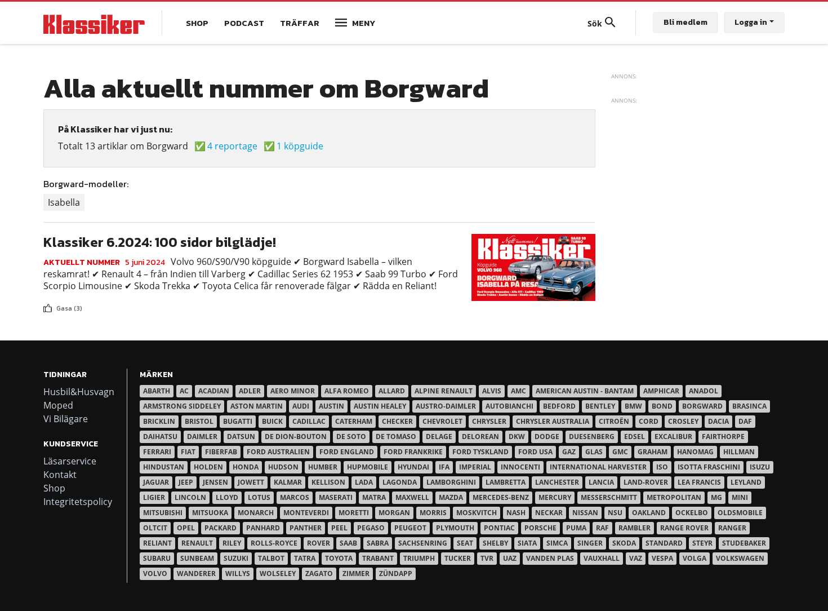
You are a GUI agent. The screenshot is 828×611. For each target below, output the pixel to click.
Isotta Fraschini (709, 467)
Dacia (718, 421)
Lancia (601, 482)
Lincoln (190, 497)
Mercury (554, 497)
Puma (576, 528)
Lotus (259, 497)
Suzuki (236, 558)
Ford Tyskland (480, 452)
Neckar (549, 512)
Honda (246, 467)
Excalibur (673, 436)
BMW (633, 406)
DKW (517, 436)
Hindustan (163, 467)
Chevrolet (442, 421)
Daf (745, 421)
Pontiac (499, 528)
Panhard (263, 528)
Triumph (419, 558)
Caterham (353, 421)
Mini (740, 497)
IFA (444, 467)
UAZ (510, 558)
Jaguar (156, 482)
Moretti (354, 512)
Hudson (283, 467)
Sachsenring (422, 543)
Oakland (649, 512)
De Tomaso (396, 436)
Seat (465, 543)
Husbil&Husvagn (78, 392)
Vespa (662, 558)
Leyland (746, 482)
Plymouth (455, 528)
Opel (186, 528)
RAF (602, 528)
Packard (220, 528)
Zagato (319, 573)
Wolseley (278, 573)
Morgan (394, 512)
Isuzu (760, 467)
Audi (300, 406)
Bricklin (159, 421)
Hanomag (695, 452)
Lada (364, 482)
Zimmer (356, 573)
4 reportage (232, 146)
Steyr (702, 543)
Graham (652, 452)
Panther (306, 528)
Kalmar (288, 482)
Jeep (186, 482)
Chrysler (489, 421)
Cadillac (309, 421)
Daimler (202, 436)
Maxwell (412, 497)
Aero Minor (292, 391)
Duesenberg (592, 436)
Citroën (614, 421)
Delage (439, 436)
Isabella (64, 202)
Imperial (475, 467)
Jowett (251, 482)
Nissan (585, 512)
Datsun (241, 436)
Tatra (304, 558)
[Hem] (94, 23)
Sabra (378, 543)
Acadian (213, 391)
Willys (237, 573)
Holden (208, 467)
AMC (518, 391)
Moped (58, 405)
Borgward (702, 406)
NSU (615, 512)
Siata (527, 543)
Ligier (154, 497)
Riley (231, 543)
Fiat (188, 452)
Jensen (215, 482)
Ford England (346, 452)
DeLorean (480, 436)
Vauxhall (602, 558)
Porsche (540, 528)
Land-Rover (646, 482)
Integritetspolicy (77, 501)
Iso (662, 467)
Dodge (547, 436)
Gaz (569, 452)
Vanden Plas (550, 558)
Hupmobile (367, 467)
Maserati (336, 497)
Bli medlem (685, 22)
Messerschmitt (609, 497)
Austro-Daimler (446, 406)
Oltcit (155, 528)
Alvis (491, 391)
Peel (339, 528)
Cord (648, 421)
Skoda (624, 543)
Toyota (339, 558)
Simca (557, 543)
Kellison (328, 482)
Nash (516, 512)
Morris (433, 512)
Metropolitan (674, 497)
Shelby (495, 543)
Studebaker (744, 543)
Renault (197, 543)
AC (184, 391)
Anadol (703, 391)
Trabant (378, 558)
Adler (250, 391)
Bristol (199, 421)
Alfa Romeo (346, 391)
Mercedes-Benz (501, 497)
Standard (664, 543)
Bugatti (237, 421)
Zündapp (395, 573)
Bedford (559, 406)
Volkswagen (740, 558)
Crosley (683, 421)
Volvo (155, 573)
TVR (486, 558)
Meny (363, 22)
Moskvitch (476, 512)
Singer (590, 543)
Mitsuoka (210, 512)
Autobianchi (509, 406)
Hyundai (413, 467)
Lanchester (557, 482)
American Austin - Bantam (585, 391)
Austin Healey (380, 406)
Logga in (750, 22)
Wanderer (196, 573)
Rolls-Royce (274, 543)
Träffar (299, 22)
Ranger (732, 528)
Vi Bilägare (65, 419)
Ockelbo (691, 512)
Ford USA (535, 452)
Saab (348, 543)
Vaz (635, 558)
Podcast (244, 22)
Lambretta (506, 482)
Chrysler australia (552, 421)
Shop (197, 22)
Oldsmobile (740, 512)
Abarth (156, 391)
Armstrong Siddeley (182, 406)
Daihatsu (160, 436)
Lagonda (399, 482)
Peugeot (410, 528)
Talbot (271, 558)
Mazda (451, 497)
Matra (374, 497)
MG (716, 497)
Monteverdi (306, 512)
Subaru (157, 558)
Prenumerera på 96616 (47, 317)
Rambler (634, 528)
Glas (594, 452)
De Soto (351, 436)
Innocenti (520, 467)
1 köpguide (300, 146)
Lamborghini (451, 482)
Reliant (157, 543)
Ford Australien (278, 452)
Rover (318, 543)
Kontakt (60, 474)
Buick (272, 421)
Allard (392, 391)
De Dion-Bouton (296, 436)
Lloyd (227, 497)
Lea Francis (699, 482)
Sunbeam (197, 558)
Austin (331, 406)
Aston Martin (256, 406)
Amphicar (661, 391)
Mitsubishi (162, 512)
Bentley (600, 406)
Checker (397, 421)
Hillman (739, 452)
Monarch (256, 512)
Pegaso (371, 528)
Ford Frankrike (413, 452)
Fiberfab (221, 452)
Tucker (457, 558)
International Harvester (598, 467)
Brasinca (749, 406)
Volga (694, 558)
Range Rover (684, 528)
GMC (620, 452)
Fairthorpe (723, 436)
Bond (662, 406)
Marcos (294, 497)
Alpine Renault (444, 391)
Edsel (634, 436)
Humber (322, 467)
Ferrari (157, 452)
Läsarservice (69, 461)
